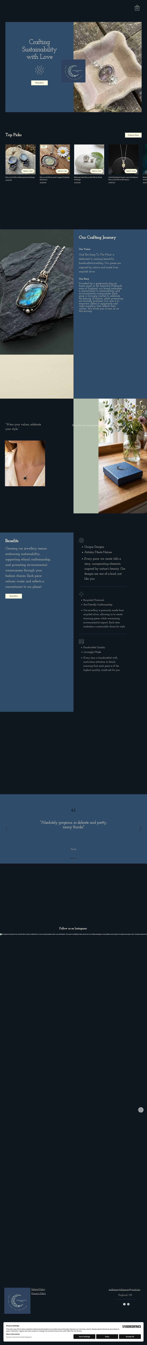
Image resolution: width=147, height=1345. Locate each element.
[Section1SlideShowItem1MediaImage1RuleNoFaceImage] (71, 858)
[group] (73, 164)
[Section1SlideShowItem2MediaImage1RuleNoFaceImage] (73, 858)
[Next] (140, 829)
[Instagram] (128, 1304)
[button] (137, 8)
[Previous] (6, 829)
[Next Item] (141, 1110)
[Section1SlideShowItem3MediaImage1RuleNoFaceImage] (75, 858)
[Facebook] (124, 1304)
